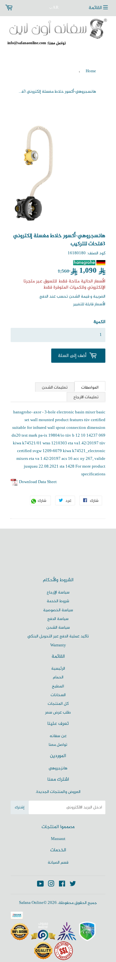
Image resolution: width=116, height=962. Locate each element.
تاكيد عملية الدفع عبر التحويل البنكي (58, 636)
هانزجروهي (58, 768)
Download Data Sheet (38, 482)
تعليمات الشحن (55, 387)
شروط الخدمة (58, 601)
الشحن (74, 296)
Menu (100, 8)
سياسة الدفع (58, 619)
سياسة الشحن (58, 627)
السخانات (58, 695)
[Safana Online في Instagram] (51, 885)
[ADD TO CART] (78, 356)
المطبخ (58, 686)
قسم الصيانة (58, 862)
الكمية (99, 322)
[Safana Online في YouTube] (40, 885)
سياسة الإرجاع (58, 592)
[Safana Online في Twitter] (73, 885)
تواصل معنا (58, 744)
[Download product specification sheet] (14, 482)
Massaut (58, 839)
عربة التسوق (22, 8)
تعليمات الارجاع (86, 397)
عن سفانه (58, 736)
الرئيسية (58, 668)
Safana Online (31, 902)
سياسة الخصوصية (58, 610)
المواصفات (90, 387)
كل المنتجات (58, 703)
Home (91, 71)
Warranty (58, 645)
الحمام (58, 677)
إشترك (19, 807)
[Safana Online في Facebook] (62, 885)
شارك (44, 501)
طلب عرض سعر (58, 712)
